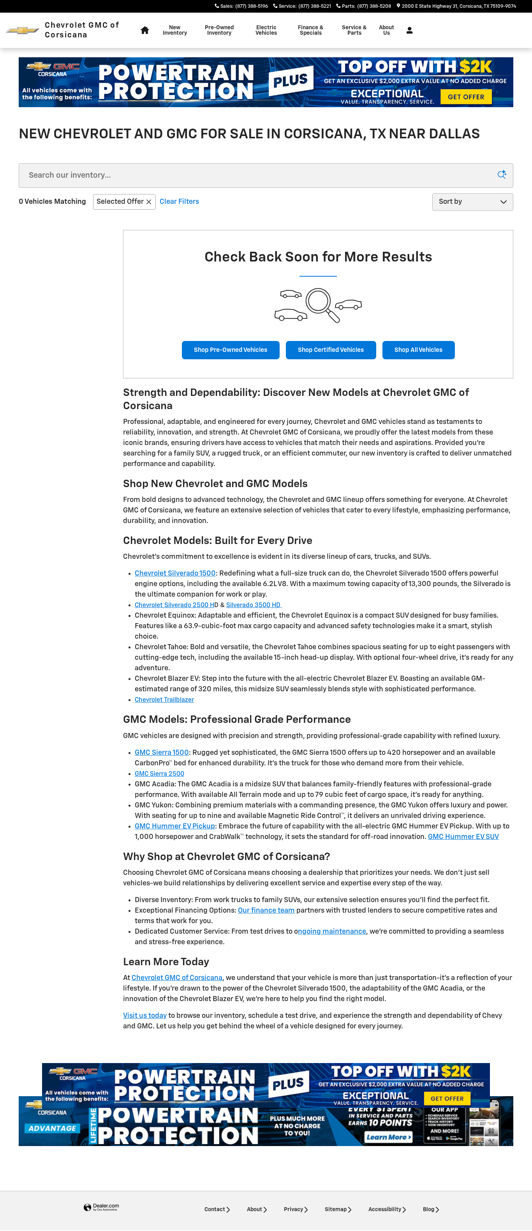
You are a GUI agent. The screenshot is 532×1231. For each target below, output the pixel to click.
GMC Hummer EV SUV (463, 837)
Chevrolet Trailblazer (164, 700)
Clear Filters (179, 201)
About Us (386, 30)
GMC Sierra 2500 (159, 774)
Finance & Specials (311, 30)
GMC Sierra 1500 (162, 752)
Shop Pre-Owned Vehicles (230, 350)
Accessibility (384, 1209)
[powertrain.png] (266, 82)
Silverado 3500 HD (254, 605)
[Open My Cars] (407, 30)
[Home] (22, 30)
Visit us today (145, 1015)
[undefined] (266, 82)
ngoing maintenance (332, 931)
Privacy (293, 1209)
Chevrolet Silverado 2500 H (174, 605)
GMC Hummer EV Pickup (175, 826)
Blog (428, 1209)
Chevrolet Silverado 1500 (175, 573)
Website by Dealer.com (101, 1208)
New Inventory (175, 30)
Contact (214, 1209)
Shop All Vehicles (418, 350)
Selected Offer (120, 201)
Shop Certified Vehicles (331, 350)
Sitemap (336, 1209)
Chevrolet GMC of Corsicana (177, 978)
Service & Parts (354, 30)
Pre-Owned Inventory (219, 30)
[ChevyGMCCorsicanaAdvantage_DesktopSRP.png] (266, 1121)
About (254, 1209)
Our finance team (266, 910)
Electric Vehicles (266, 30)
